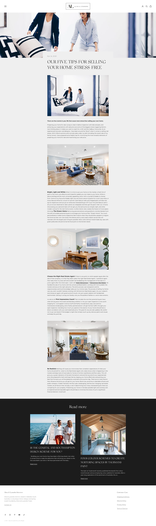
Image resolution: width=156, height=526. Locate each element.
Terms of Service (122, 508)
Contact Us (7, 505)
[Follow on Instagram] (10, 515)
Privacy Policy (121, 504)
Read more (33, 464)
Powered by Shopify (20, 520)
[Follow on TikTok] (24, 515)
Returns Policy (121, 500)
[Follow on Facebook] (5, 515)
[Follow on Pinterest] (15, 515)
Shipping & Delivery (123, 497)
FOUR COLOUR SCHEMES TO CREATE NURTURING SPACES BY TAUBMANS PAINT (103, 462)
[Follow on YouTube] (19, 515)
